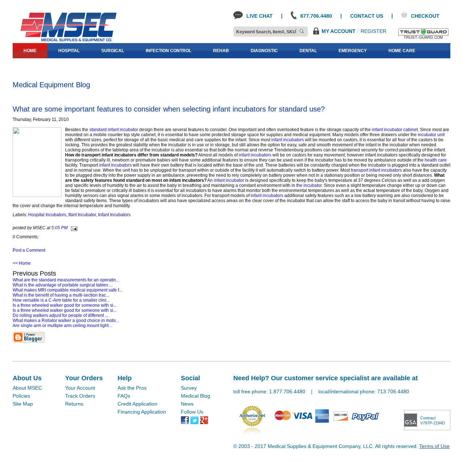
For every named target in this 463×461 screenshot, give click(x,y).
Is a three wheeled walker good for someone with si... (64, 305)
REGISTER (373, 31)
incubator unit (431, 134)
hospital (69, 50)
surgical (112, 50)
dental (308, 50)
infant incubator (229, 180)
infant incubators (288, 139)
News (187, 404)
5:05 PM (59, 227)
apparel (64, 65)
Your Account (80, 388)
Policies (21, 396)
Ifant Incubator (82, 214)
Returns (74, 404)
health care (436, 160)
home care (401, 50)
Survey (189, 388)
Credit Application (137, 404)
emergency (353, 50)
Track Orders (80, 396)
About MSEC (27, 388)
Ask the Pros (132, 388)
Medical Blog (195, 396)
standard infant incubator (114, 129)
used (103, 65)
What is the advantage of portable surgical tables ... (62, 285)
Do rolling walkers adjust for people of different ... (60, 315)
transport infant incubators (377, 170)
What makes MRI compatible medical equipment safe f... (67, 290)
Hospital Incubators (47, 214)
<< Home (22, 263)
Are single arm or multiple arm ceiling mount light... (62, 325)
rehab (221, 50)
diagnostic (264, 50)
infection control (168, 50)
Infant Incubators (114, 214)
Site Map (23, 404)
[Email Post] (73, 227)
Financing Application (142, 412)
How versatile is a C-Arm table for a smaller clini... (61, 300)
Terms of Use (434, 446)
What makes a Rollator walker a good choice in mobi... (66, 320)
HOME (30, 50)
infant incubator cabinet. (395, 129)
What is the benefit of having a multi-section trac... (61, 295)
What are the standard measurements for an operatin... (66, 279)
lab (28, 65)
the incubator (308, 185)
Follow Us (192, 412)
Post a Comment (29, 250)
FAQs (124, 396)
